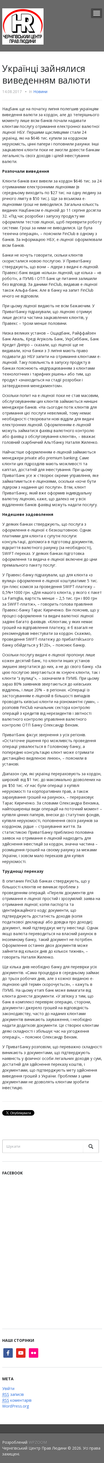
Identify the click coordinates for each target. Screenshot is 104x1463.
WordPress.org (15, 1406)
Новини (40, 91)
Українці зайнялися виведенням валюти (46, 74)
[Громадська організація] (23, 26)
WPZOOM (38, 1442)
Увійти (8, 1388)
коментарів (17, 1400)
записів (13, 1394)
